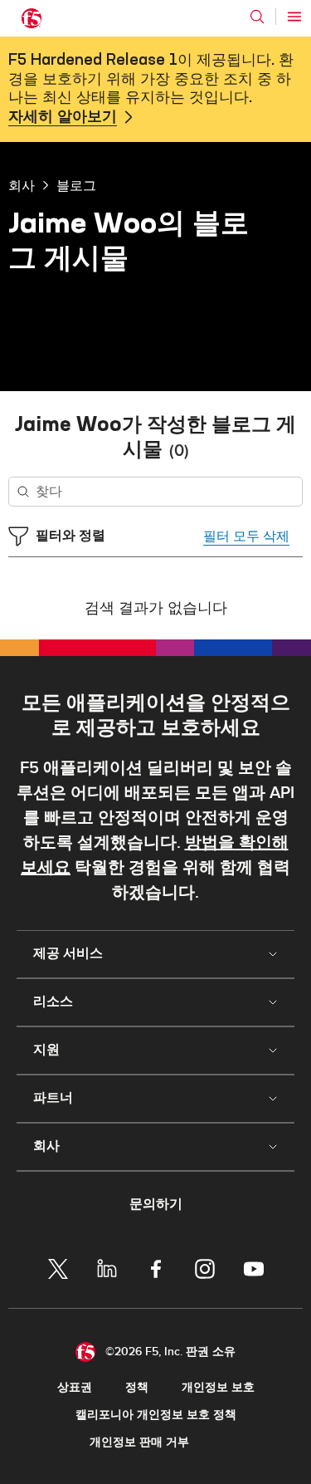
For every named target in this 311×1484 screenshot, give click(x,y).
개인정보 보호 (218, 1387)
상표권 (74, 1387)
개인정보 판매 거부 (139, 1442)
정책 (136, 1387)
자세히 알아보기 (62, 117)
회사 (21, 185)
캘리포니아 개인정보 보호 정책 (155, 1415)
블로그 (76, 185)
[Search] (257, 16)
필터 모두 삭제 (246, 536)
